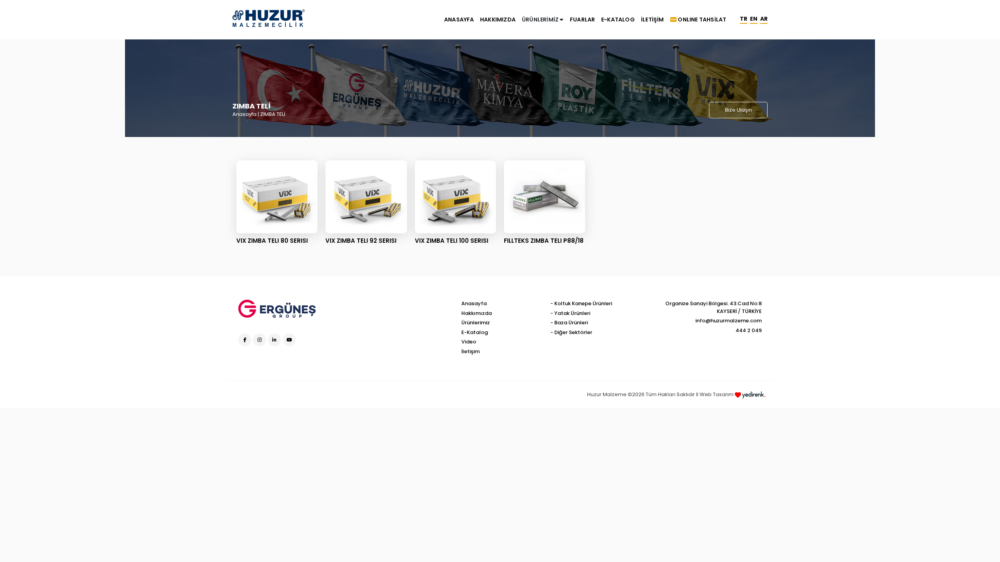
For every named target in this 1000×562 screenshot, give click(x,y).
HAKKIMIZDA (498, 19)
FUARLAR (582, 19)
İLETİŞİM (652, 19)
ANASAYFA (459, 19)
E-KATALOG (618, 19)
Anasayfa (244, 114)
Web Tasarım (717, 394)
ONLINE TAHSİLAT (701, 19)
